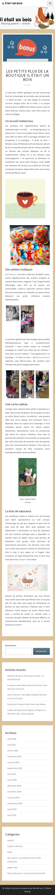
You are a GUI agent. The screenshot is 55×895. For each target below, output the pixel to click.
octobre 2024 (13, 797)
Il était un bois (12, 3)
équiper (22, 559)
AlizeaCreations (42, 357)
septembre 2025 (14, 768)
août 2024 (11, 809)
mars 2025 (12, 780)
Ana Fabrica (10, 274)
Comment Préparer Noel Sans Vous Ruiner (26, 704)
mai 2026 (11, 744)
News (9, 852)
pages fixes (12, 867)
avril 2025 (11, 774)
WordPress (38, 888)
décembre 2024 (14, 785)
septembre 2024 (14, 803)
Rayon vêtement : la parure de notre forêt (26, 873)
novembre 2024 (14, 791)
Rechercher (10, 645)
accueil (10, 840)
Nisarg (27, 891)
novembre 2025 (14, 756)
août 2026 (11, 739)
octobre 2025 (13, 762)
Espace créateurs (15, 846)
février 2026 (12, 750)
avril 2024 (11, 815)
